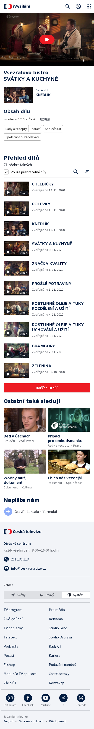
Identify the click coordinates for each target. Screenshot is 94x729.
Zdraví (35, 129)
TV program (13, 609)
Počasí (9, 655)
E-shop (9, 664)
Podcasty (11, 646)
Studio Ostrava (60, 637)
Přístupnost (57, 721)
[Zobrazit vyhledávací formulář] (68, 6)
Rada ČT (55, 646)
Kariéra (54, 655)
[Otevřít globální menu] (89, 6)
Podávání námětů (62, 664)
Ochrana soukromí (31, 721)
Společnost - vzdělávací (22, 137)
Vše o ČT (10, 683)
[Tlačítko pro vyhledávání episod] (76, 172)
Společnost (53, 129)
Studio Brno (58, 628)
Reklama (56, 618)
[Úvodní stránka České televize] (23, 531)
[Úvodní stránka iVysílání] (17, 6)
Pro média (57, 609)
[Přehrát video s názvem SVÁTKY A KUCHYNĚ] (47, 39)
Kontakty (56, 683)
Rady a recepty (16, 129)
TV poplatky (13, 628)
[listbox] (47, 595)
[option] (18, 595)
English (8, 721)
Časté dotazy (59, 673)
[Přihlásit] (78, 6)
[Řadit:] (86, 171)
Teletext (10, 637)
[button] (47, 39)
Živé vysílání (13, 618)
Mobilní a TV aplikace (20, 673)
